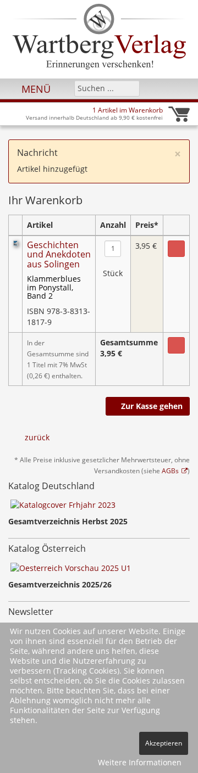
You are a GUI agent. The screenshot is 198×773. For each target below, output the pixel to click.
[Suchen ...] (128, 88)
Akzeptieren (163, 743)
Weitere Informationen (140, 762)
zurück (37, 437)
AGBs (170, 470)
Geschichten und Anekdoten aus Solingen (59, 254)
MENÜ (35, 89)
